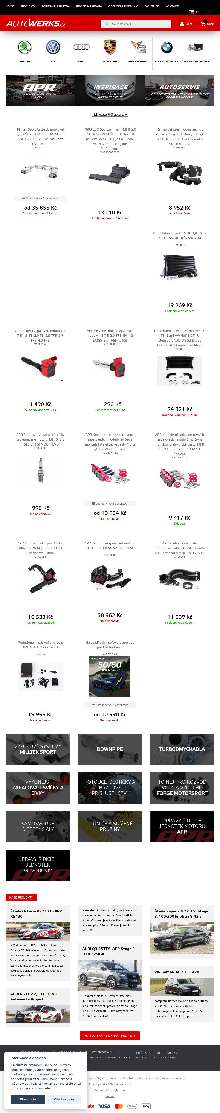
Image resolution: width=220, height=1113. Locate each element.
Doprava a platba (56, 6)
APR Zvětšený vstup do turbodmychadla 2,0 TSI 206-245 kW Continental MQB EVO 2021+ (179, 548)
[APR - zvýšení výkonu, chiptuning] (40, 90)
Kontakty (172, 6)
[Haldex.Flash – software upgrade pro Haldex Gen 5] (110, 676)
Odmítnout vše (64, 1099)
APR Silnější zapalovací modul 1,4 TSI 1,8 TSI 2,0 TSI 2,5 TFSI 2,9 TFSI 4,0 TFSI (40, 336)
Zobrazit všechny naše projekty (109, 1036)
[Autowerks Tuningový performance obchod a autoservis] (36, 23)
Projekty (28, 6)
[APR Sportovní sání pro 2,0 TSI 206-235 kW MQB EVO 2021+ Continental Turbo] (40, 578)
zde (47, 1088)
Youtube (152, 6)
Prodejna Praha (89, 6)
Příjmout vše (27, 1099)
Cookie (109, 1096)
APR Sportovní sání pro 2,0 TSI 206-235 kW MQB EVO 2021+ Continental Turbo (40, 548)
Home (10, 6)
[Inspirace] (110, 90)
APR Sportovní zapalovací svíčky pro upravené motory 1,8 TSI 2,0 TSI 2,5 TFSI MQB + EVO (40, 440)
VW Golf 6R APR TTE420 (176, 972)
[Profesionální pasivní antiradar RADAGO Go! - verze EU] (40, 676)
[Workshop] (179, 90)
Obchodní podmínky (123, 6)
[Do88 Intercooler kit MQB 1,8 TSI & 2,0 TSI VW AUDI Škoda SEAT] (179, 267)
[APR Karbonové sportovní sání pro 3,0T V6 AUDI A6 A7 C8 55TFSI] (110, 577)
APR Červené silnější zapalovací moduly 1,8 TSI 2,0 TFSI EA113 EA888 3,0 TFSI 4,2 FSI (110, 336)
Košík (209, 23)
